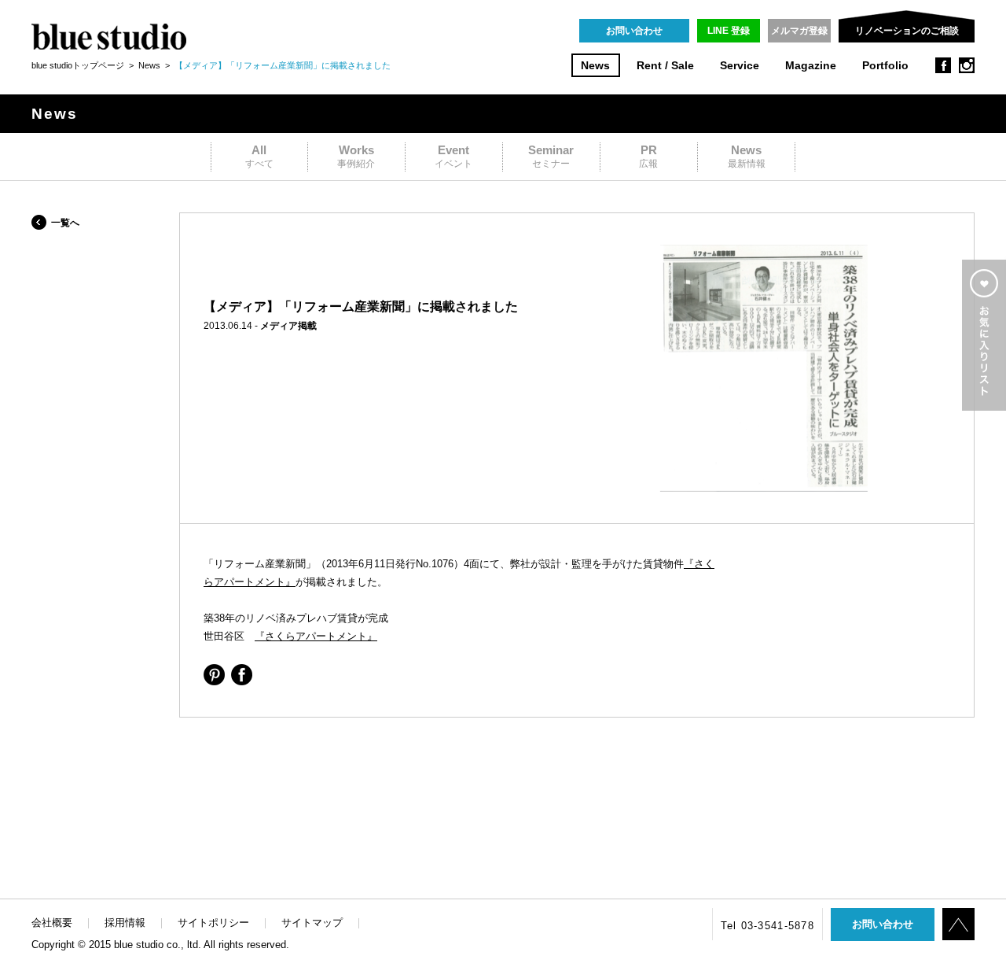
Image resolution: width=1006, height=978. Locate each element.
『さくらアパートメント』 (316, 636)
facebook (943, 65)
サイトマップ (312, 922)
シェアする (214, 674)
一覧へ (65, 222)
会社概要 (51, 922)
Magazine (810, 66)
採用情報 (125, 922)
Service (739, 66)
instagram (967, 65)
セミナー (551, 156)
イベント (453, 156)
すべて (259, 156)
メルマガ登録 (799, 30)
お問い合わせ (634, 30)
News (595, 66)
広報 (648, 156)
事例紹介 (356, 156)
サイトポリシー (213, 922)
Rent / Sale (665, 66)
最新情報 (747, 156)
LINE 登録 (728, 30)
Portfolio (885, 66)
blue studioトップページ (77, 65)
